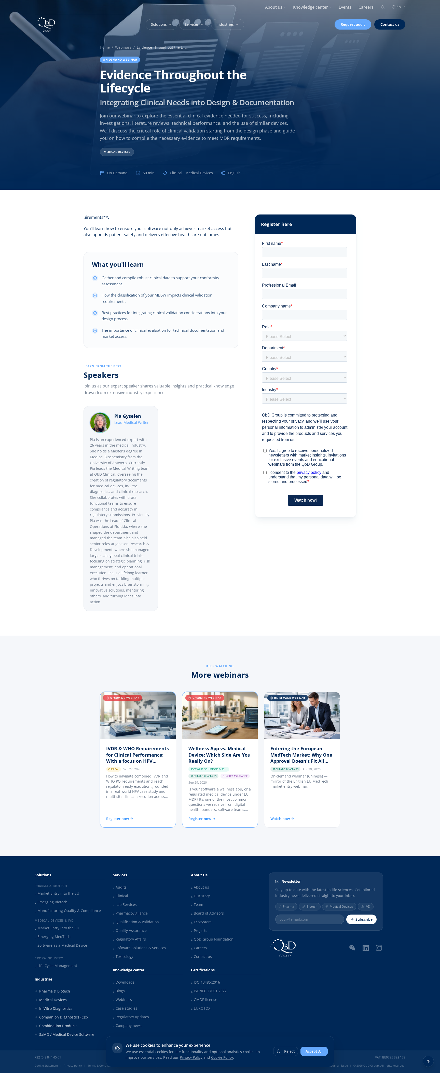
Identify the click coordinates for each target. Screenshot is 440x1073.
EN (398, 6)
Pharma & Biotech (54, 991)
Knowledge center (310, 7)
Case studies (125, 1008)
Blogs (119, 990)
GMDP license (204, 999)
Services (192, 24)
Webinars (123, 47)
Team (197, 904)
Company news (127, 1025)
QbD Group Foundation (212, 939)
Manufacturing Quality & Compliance (68, 910)
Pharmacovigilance (130, 913)
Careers (366, 7)
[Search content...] (383, 7)
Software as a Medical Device (61, 945)
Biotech (312, 906)
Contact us (389, 24)
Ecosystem (201, 921)
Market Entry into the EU (57, 893)
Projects (199, 930)
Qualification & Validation (136, 921)
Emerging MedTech (53, 936)
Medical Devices (117, 152)
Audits (120, 887)
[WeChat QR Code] (352, 948)
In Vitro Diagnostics (55, 1008)
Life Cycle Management (56, 965)
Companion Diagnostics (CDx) (64, 1017)
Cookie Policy (222, 1057)
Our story (200, 895)
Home (105, 47)
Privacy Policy (191, 1057)
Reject (289, 1051)
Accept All (314, 1051)
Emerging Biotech (51, 902)
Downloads (123, 982)
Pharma (288, 906)
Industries (225, 24)
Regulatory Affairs (129, 939)
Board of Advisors (207, 913)
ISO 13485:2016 (205, 982)
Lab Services (125, 904)
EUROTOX (200, 1008)
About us (273, 7)
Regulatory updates (131, 1016)
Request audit (353, 24)
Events (345, 7)
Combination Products (58, 1025)
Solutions (159, 24)
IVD (367, 906)
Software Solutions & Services (139, 947)
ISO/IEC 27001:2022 (209, 990)
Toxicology (123, 956)
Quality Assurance (130, 930)
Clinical (120, 895)
